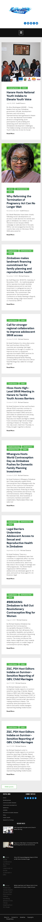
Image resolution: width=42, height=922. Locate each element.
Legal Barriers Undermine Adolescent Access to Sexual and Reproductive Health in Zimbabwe (20, 537)
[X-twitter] (25, 798)
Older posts (9, 787)
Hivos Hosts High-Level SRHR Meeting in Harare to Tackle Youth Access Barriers (20, 393)
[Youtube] (36, 798)
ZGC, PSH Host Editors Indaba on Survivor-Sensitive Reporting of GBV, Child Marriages (20, 674)
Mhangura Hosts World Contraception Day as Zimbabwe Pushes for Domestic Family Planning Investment (20, 462)
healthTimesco (20, 103)
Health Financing (14, 447)
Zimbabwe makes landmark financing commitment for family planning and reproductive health (19, 265)
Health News (13, 251)
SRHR (24, 88)
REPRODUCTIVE (22, 189)
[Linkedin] (31, 23)
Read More (10, 133)
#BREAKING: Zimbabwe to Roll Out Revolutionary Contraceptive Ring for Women (21, 609)
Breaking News (13, 88)
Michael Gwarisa (24, 276)
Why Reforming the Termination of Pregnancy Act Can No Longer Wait (21, 202)
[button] (21, 32)
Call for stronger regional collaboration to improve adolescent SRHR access (21, 330)
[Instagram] (34, 23)
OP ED (11, 189)
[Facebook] (28, 798)
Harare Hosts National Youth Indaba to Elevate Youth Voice (20, 96)
